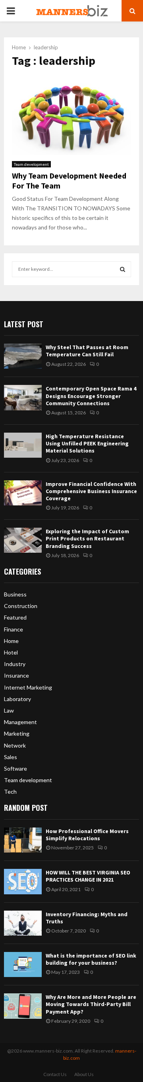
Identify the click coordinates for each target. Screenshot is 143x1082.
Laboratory (17, 698)
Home (11, 640)
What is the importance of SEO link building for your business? (91, 959)
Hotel (11, 652)
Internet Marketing (28, 687)
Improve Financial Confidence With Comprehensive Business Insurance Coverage (91, 491)
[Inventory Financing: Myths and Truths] (23, 923)
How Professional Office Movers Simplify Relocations (87, 835)
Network (15, 745)
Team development (31, 164)
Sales (10, 757)
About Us (84, 1074)
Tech (10, 791)
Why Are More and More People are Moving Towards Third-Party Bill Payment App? (91, 1004)
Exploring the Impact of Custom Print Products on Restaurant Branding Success (87, 538)
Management (20, 722)
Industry (14, 663)
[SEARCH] (122, 269)
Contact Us (55, 1074)
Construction (20, 605)
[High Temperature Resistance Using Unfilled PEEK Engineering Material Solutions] (23, 445)
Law (9, 710)
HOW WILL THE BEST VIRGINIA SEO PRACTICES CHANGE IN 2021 (88, 876)
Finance (13, 629)
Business (15, 594)
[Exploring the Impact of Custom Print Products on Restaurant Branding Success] (23, 540)
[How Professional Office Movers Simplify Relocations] (23, 840)
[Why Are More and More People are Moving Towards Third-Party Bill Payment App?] (23, 1005)
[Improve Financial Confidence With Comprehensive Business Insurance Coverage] (23, 492)
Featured (15, 617)
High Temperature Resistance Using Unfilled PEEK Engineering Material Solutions (87, 443)
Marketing (16, 733)
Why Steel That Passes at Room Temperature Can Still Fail (87, 351)
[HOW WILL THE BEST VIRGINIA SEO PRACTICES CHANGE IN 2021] (23, 881)
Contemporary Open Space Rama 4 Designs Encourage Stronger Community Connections (91, 395)
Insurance (16, 675)
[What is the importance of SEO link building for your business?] (23, 964)
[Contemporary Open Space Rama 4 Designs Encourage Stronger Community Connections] (23, 397)
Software (15, 768)
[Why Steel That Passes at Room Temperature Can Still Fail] (23, 356)
